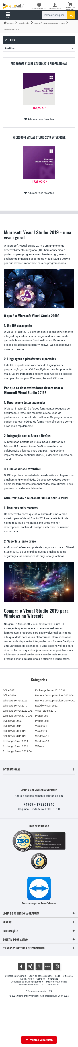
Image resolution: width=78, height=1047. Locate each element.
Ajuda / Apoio (27, 979)
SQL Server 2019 (12, 725)
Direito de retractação (56, 981)
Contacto (41, 979)
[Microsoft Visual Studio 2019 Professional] (39, 89)
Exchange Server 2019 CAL (18, 751)
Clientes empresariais (15, 976)
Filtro (11, 39)
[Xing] (30, 966)
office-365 (68, 976)
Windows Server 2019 (15, 705)
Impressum (53, 984)
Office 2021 (9, 690)
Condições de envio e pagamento (27, 981)
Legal (58, 976)
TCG (43, 984)
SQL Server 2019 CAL (15, 736)
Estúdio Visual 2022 (46, 705)
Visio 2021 (41, 725)
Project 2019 (42, 720)
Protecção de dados (28, 984)
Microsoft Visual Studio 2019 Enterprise (39, 138)
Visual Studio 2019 (45, 710)
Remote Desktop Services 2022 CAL (55, 695)
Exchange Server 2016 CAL (50, 690)
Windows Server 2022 (15, 700)
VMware (40, 746)
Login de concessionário (41, 976)
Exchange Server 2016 (15, 746)
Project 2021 (42, 715)
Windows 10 (42, 741)
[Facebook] (21, 966)
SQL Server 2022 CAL (15, 731)
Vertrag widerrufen (41, 1040)
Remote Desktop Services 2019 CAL (55, 700)
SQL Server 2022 (12, 720)
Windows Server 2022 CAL (17, 710)
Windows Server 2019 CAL (17, 715)
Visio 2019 (41, 731)
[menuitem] (70, 6)
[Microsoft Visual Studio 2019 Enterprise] (39, 162)
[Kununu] (48, 966)
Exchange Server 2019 (15, 741)
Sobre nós (53, 979)
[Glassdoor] (39, 966)
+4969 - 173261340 (39, 804)
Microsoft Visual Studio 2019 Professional (39, 64)
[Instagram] (56, 966)
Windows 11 (42, 736)
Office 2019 (9, 695)
